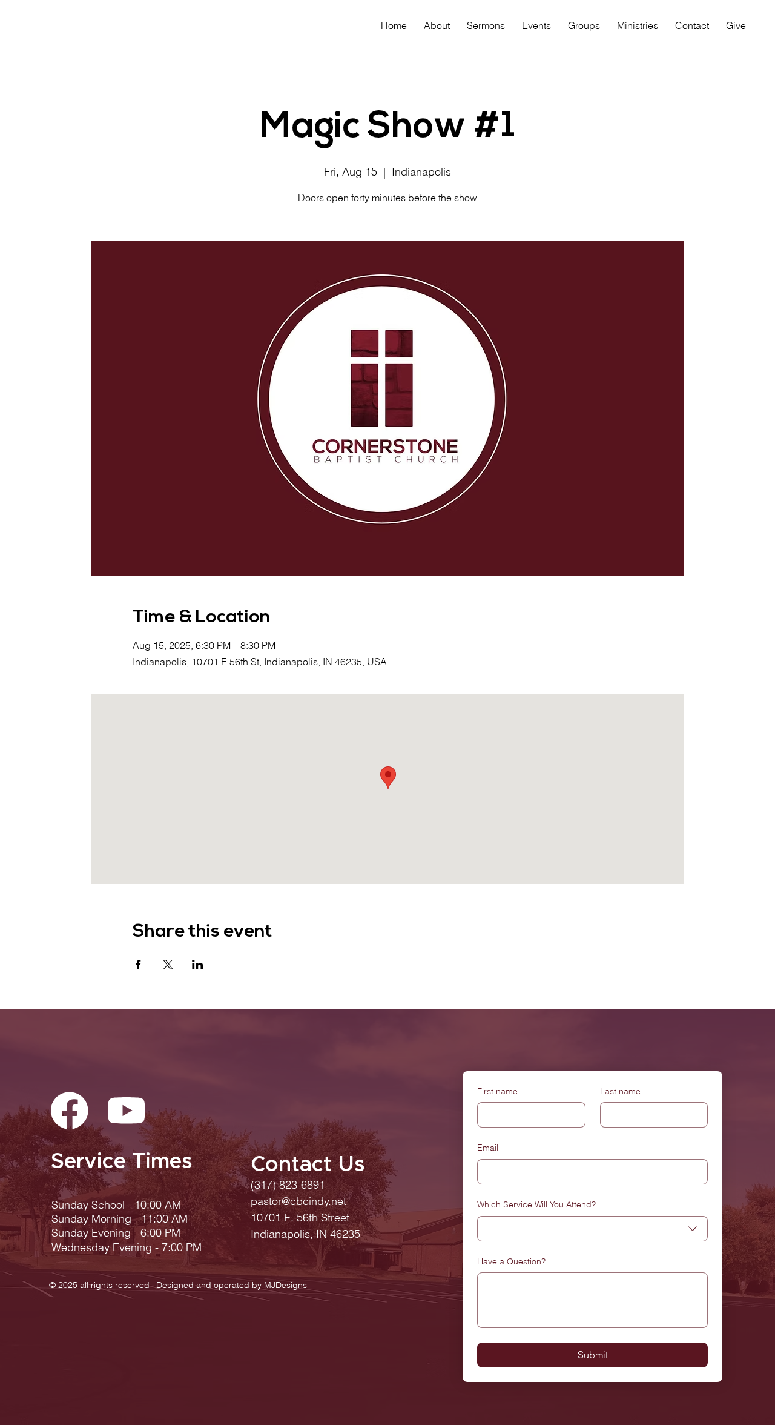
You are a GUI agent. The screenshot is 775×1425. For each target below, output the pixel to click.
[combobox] (592, 1228)
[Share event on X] (168, 964)
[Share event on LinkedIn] (197, 964)
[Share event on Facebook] (138, 964)
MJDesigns (284, 1285)
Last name (620, 1091)
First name (497, 1091)
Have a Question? (511, 1261)
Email (487, 1147)
